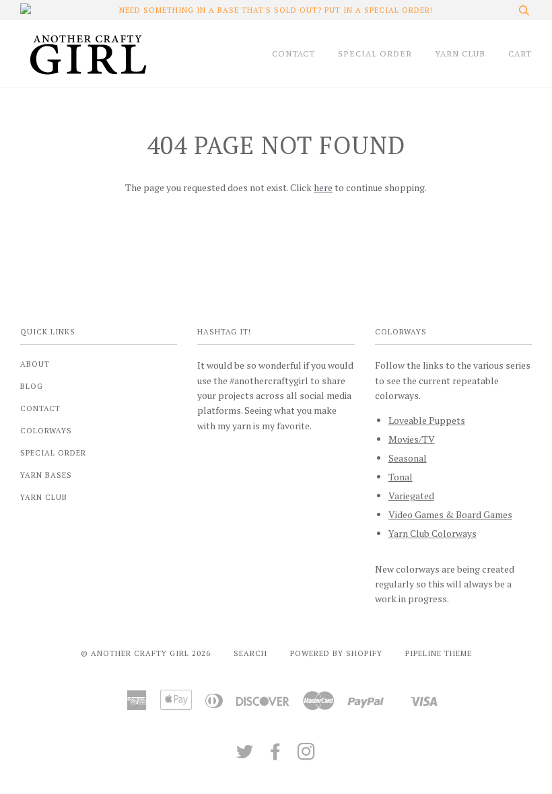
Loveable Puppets (426, 420)
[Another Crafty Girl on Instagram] (307, 755)
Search (250, 653)
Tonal (400, 476)
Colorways (46, 430)
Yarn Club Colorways (432, 533)
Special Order (53, 452)
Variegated (411, 495)
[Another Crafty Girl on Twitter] (245, 755)
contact (293, 53)
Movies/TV (411, 439)
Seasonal (407, 458)
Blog (31, 386)
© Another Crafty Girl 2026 (146, 653)
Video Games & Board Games (450, 514)
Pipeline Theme (438, 653)
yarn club (460, 53)
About (35, 364)
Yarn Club (43, 497)
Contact (40, 408)
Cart (520, 53)
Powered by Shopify (336, 653)
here (323, 187)
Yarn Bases (46, 475)
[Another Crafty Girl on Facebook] (276, 755)
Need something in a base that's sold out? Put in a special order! (276, 10)
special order (375, 53)
